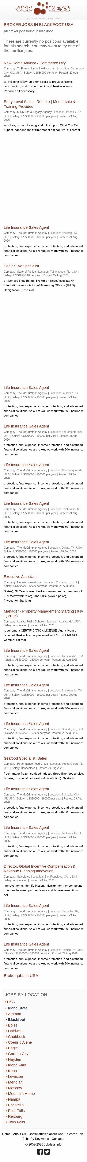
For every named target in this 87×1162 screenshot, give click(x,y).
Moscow (15, 1088)
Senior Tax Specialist (21, 266)
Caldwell (15, 1031)
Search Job (75, 1134)
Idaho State (17, 1008)
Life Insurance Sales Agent (26, 227)
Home (6, 1134)
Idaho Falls (17, 1065)
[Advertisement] (43, 178)
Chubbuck (16, 1037)
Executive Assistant (20, 577)
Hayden (14, 1059)
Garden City (18, 1054)
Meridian (15, 1082)
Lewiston (15, 1076)
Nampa (14, 1099)
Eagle (13, 1048)
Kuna (12, 1071)
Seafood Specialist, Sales (25, 758)
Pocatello (16, 1105)
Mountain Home (21, 1094)
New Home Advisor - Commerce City (35, 63)
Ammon (14, 1014)
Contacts (58, 1138)
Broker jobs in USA (21, 975)
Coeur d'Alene (20, 1042)
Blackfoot (16, 1019)
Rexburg (15, 1116)
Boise (13, 1025)
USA (11, 1002)
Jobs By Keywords (36, 1138)
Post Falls (16, 1111)
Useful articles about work (46, 1134)
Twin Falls (16, 1122)
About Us (19, 1134)
